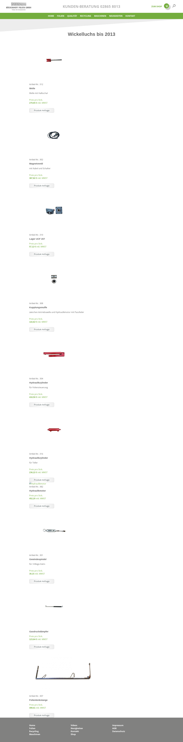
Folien (60, 16)
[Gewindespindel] (54, 509)
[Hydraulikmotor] (37, 483)
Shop (73, 734)
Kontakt (130, 16)
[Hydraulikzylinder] (54, 333)
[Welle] (54, 39)
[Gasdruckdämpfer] (54, 585)
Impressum (117, 725)
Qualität (72, 16)
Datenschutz (118, 731)
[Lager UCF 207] (54, 189)
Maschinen (100, 16)
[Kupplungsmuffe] (54, 258)
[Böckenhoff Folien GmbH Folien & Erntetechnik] (18, 4)
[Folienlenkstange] (62, 650)
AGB (114, 728)
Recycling (85, 16)
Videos (74, 725)
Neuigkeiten (115, 16)
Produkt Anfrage (41, 110)
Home (51, 16)
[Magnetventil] (54, 114)
